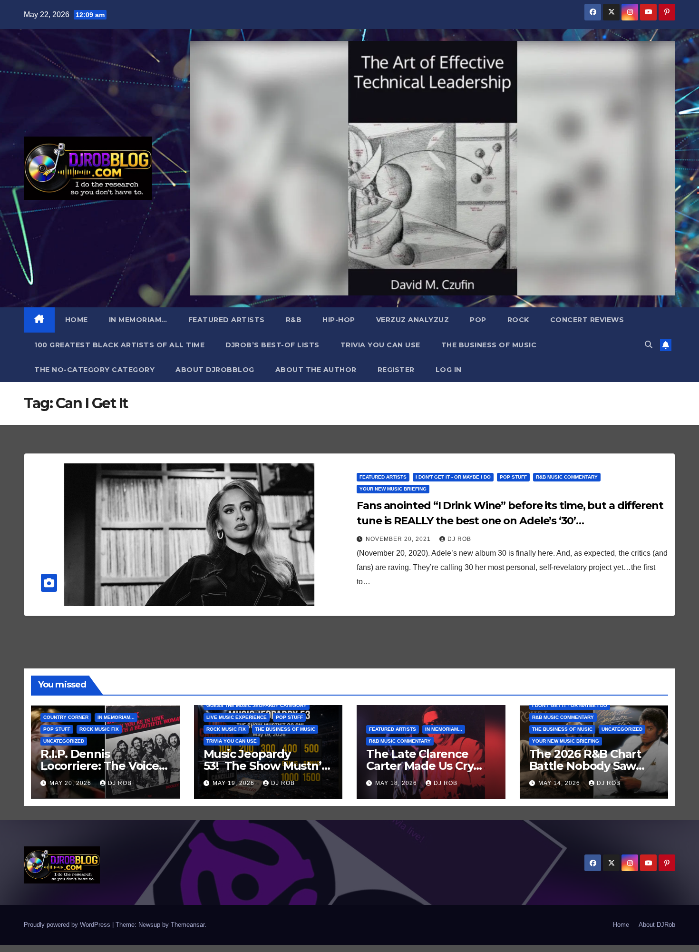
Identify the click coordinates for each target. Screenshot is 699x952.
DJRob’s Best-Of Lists (272, 345)
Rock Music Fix (99, 729)
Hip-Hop (338, 319)
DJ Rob (459, 539)
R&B (294, 319)
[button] (648, 345)
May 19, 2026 (234, 783)
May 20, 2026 (71, 783)
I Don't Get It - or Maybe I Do (453, 477)
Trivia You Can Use (380, 345)
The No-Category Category (94, 369)
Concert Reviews (587, 319)
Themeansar (187, 924)
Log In (449, 369)
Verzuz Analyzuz (412, 319)
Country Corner (65, 717)
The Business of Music (489, 345)
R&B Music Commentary (567, 477)
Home (76, 319)
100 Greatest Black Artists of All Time (119, 345)
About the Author (316, 369)
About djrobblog (214, 369)
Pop (478, 319)
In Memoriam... (116, 717)
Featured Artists (226, 319)
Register (396, 369)
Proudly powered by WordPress (68, 924)
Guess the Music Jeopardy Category (256, 705)
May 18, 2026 (397, 783)
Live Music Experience (236, 717)
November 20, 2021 (399, 539)
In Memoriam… (138, 319)
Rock (518, 319)
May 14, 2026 (560, 783)
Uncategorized (63, 741)
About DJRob (657, 924)
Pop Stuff (513, 477)
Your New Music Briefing (393, 488)
